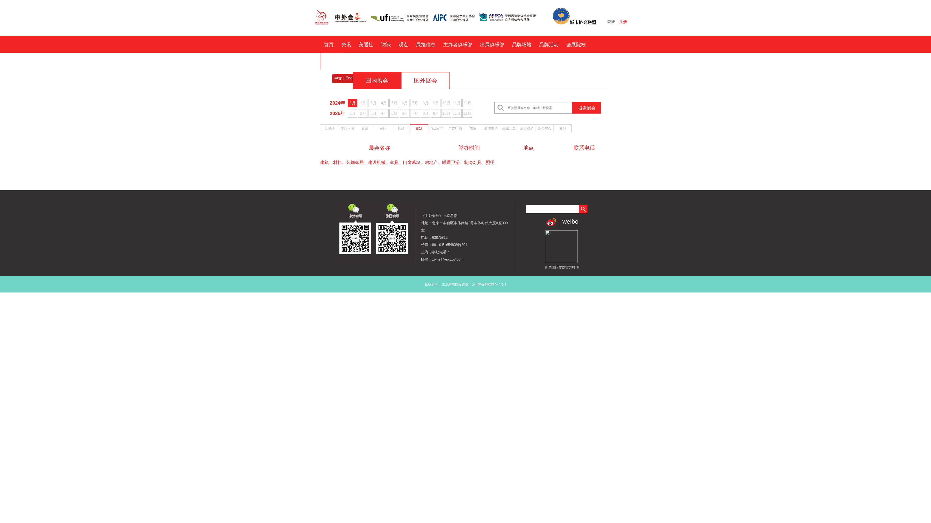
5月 (394, 103)
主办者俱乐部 (457, 44)
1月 (353, 103)
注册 (623, 22)
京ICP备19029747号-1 (489, 284)
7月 (415, 103)
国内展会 (377, 80)
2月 (363, 103)
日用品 (329, 128)
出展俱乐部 (492, 44)
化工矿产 (437, 128)
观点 (403, 44)
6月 (405, 103)
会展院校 (576, 44)
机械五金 (509, 128)
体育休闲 (347, 128)
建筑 (419, 128)
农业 (473, 128)
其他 (562, 128)
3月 (373, 103)
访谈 (386, 44)
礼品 (401, 128)
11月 (457, 103)
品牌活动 (549, 44)
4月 (384, 103)
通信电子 (491, 128)
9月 (436, 103)
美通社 (366, 44)
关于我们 (333, 61)
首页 (329, 44)
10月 (446, 103)
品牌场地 (521, 44)
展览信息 (425, 44)
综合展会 (545, 128)
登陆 (611, 22)
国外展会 (425, 80)
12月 (467, 103)
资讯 (346, 44)
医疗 (383, 128)
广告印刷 (455, 128)
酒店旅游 (527, 128)
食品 (365, 128)
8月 (426, 103)
